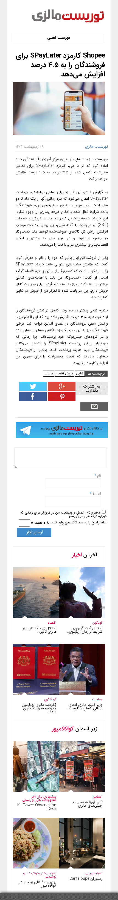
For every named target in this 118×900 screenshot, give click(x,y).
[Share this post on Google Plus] (61, 389)
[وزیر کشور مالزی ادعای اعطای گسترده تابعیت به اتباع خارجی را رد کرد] (76, 693)
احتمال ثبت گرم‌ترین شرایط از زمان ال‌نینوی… (84, 630)
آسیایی (97, 796)
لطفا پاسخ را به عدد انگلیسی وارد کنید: (78, 522)
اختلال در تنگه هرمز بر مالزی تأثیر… (39, 630)
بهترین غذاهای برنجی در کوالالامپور (37, 883)
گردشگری (50, 699)
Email (96, 494)
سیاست (97, 699)
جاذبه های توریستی (36, 799)
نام (98, 475)
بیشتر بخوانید (39, 873)
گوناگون (97, 622)
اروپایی (89, 873)
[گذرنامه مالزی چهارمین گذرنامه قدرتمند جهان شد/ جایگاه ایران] (30, 693)
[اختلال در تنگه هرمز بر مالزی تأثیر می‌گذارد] (30, 616)
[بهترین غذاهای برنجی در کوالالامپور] (30, 867)
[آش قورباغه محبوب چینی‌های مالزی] (76, 790)
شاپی (79, 373)
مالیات (48, 373)
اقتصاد (52, 622)
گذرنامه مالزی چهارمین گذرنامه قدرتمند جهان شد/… (39, 708)
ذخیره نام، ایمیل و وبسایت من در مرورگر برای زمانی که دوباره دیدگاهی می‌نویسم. (63, 514)
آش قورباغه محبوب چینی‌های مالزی (87, 804)
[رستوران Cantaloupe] (76, 867)
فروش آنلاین (64, 373)
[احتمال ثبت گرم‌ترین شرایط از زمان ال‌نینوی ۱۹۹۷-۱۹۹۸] (76, 616)
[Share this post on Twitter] (33, 389)
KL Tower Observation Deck (36, 807)
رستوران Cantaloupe (85, 879)
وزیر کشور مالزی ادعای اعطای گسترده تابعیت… (84, 706)
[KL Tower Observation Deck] (30, 790)
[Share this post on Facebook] (61, 399)
